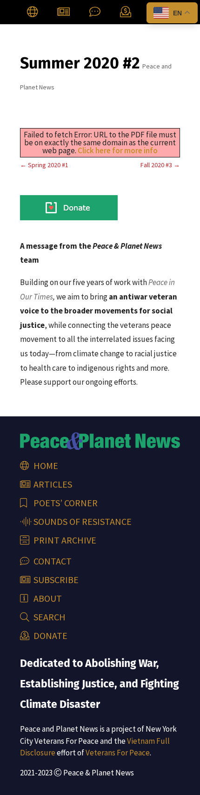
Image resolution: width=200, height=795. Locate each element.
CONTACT (52, 561)
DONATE (49, 635)
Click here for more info (118, 150)
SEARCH (49, 617)
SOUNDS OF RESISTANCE (82, 521)
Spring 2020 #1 (44, 165)
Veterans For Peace (118, 752)
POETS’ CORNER (65, 503)
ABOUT (47, 598)
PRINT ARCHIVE (64, 540)
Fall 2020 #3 (160, 165)
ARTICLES (52, 484)
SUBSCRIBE (55, 579)
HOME (45, 465)
